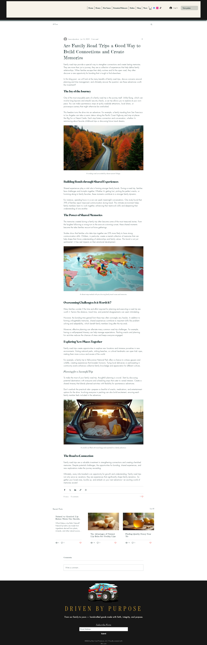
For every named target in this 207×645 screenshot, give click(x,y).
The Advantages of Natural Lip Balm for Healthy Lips (103, 535)
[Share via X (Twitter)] (70, 490)
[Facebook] (154, 8)
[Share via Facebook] (65, 490)
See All (152, 509)
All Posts (55, 24)
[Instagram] (157, 8)
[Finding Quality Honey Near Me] (138, 521)
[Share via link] (80, 490)
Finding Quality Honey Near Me (138, 535)
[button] (150, 8)
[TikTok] (160, 8)
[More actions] (142, 39)
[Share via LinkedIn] (75, 490)
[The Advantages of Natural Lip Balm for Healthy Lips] (103, 521)
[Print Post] (86, 490)
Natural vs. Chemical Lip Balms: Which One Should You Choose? (67, 517)
